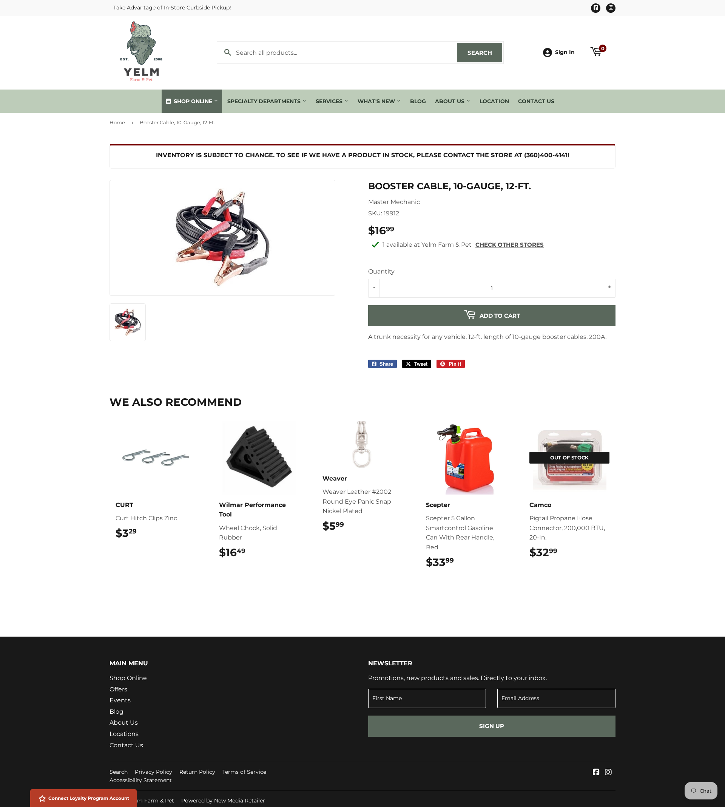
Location (494, 101)
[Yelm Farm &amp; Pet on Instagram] (608, 772)
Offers (118, 689)
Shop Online (193, 101)
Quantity (381, 271)
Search (484, 52)
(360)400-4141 (546, 155)
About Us (450, 101)
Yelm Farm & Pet (152, 801)
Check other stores (509, 244)
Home (117, 122)
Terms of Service (244, 772)
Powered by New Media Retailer (223, 801)
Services (330, 101)
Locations (124, 733)
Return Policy (197, 772)
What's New (377, 101)
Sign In (565, 52)
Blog (418, 101)
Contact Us (536, 101)
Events (120, 700)
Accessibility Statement (141, 780)
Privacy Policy (153, 772)
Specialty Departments (264, 101)
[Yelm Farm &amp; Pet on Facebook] (596, 772)
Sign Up (491, 726)
